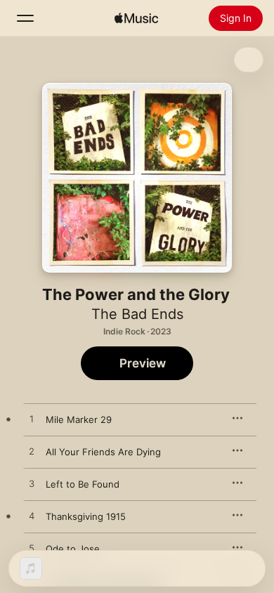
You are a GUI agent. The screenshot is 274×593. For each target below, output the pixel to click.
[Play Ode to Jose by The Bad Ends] (32, 548)
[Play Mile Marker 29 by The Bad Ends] (32, 419)
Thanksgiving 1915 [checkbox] (86, 516)
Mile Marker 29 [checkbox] (79, 419)
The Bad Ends (137, 314)
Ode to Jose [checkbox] (73, 548)
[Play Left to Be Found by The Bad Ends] (32, 484)
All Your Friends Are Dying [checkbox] (103, 451)
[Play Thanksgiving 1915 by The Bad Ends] (32, 516)
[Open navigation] (25, 18)
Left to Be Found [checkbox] (82, 484)
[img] (136, 18)
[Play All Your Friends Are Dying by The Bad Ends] (32, 451)
